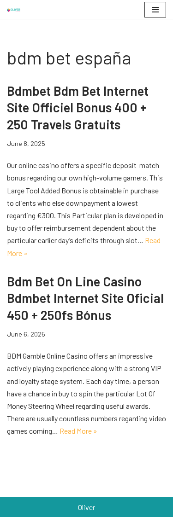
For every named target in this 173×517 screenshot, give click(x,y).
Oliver (86, 507)
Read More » (78, 430)
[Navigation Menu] (155, 9)
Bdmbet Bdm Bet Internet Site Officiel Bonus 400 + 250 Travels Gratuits (78, 107)
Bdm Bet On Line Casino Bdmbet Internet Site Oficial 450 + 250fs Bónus (85, 298)
